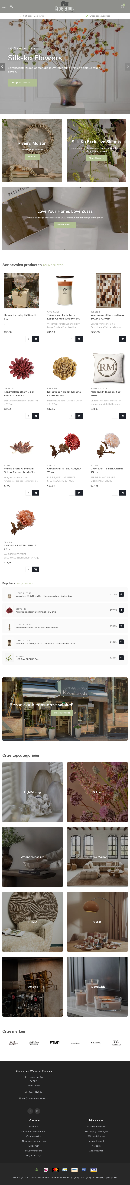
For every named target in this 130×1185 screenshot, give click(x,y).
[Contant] (36, 1169)
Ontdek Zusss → (65, 224)
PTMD (5, 893)
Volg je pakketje (33, 1155)
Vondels (6, 958)
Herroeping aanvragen (96, 1131)
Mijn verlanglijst (96, 1141)
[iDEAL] (46, 1169)
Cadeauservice (33, 1136)
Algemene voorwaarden (34, 1141)
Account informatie (96, 1126)
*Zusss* (71, 893)
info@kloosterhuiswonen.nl (35, 1098)
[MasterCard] (55, 1169)
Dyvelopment (111, 1177)
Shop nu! (16, 80)
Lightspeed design (93, 1177)
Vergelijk (96, 1146)
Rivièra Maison (74, 828)
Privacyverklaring (33, 1150)
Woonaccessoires (11, 828)
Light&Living (8, 763)
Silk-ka (70, 763)
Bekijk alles (24, 583)
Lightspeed (78, 1177)
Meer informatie (62, 712)
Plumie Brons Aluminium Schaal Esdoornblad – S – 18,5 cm (19, 472)
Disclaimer (34, 1146)
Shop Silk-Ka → (96, 158)
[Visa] (94, 1169)
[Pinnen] (84, 1169)
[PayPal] (74, 1169)
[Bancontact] (65, 1169)
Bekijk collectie (53, 265)
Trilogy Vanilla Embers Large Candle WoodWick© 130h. (63, 318)
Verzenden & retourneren (33, 1131)
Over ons (33, 1126)
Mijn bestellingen (96, 1136)
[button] (2, 67)
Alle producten (96, 1150)
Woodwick (72, 958)
